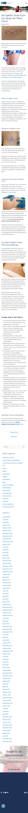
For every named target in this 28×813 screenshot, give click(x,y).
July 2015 (5, 736)
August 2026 (6, 517)
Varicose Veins (7, 496)
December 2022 (7, 607)
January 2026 (7, 530)
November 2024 (7, 569)
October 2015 (7, 730)
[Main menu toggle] (26, 3)
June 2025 (6, 550)
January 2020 (7, 670)
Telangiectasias (6, 104)
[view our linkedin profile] (8, 792)
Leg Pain (5, 477)
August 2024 (6, 574)
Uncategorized (7, 493)
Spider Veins (5, 24)
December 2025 (7, 533)
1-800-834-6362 (15, 769)
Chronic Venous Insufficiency (11, 460)
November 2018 (7, 698)
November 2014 (7, 741)
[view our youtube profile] (5, 792)
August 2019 (6, 681)
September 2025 (8, 541)
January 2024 (7, 583)
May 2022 (5, 621)
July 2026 (5, 520)
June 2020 (6, 659)
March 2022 (6, 624)
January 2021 (6, 643)
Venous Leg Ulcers (8, 504)
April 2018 (5, 714)
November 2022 (7, 610)
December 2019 (7, 673)
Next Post (14, 436)
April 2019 (5, 687)
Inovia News (6, 474)
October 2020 (7, 648)
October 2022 (7, 613)
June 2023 (6, 593)
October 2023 (7, 585)
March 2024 (6, 580)
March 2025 (6, 558)
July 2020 (5, 656)
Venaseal (5, 501)
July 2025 (5, 547)
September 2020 (8, 651)
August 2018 (6, 706)
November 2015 (7, 728)
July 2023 (5, 591)
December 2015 (7, 725)
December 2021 (7, 626)
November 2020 (7, 645)
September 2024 (8, 572)
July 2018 (5, 709)
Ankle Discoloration (8, 457)
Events (4, 468)
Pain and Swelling (8, 485)
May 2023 (5, 596)
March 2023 (6, 602)
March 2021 (6, 640)
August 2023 (6, 588)
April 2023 (6, 599)
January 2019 (6, 695)
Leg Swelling (6, 479)
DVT (4, 466)
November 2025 (7, 536)
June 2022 (6, 618)
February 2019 (7, 692)
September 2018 (7, 703)
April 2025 (6, 555)
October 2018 (7, 700)
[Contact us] (25, 793)
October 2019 (7, 678)
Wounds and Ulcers (8, 507)
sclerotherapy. (5, 91)
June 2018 (6, 711)
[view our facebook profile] (1, 792)
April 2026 (6, 522)
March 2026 (6, 525)
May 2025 (5, 552)
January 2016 (6, 722)
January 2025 (7, 563)
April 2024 (6, 577)
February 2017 (7, 719)
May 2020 (6, 662)
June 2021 (5, 635)
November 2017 (7, 717)
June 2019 (5, 684)
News (4, 482)
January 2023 (7, 604)
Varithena (6, 499)
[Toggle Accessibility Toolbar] (3, 806)
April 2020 (6, 665)
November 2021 (7, 629)
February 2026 (7, 528)
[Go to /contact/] (14, 763)
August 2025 (6, 544)
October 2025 (7, 539)
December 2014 (7, 739)
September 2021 (7, 632)
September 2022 (8, 615)
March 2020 (6, 667)
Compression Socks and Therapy (12, 463)
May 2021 (5, 637)
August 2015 (6, 733)
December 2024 (7, 566)
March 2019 (6, 689)
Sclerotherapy (5, 248)
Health (4, 471)
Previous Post (14, 432)
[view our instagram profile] (3, 792)
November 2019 (7, 676)
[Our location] (27, 793)
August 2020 (6, 654)
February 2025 (7, 561)
